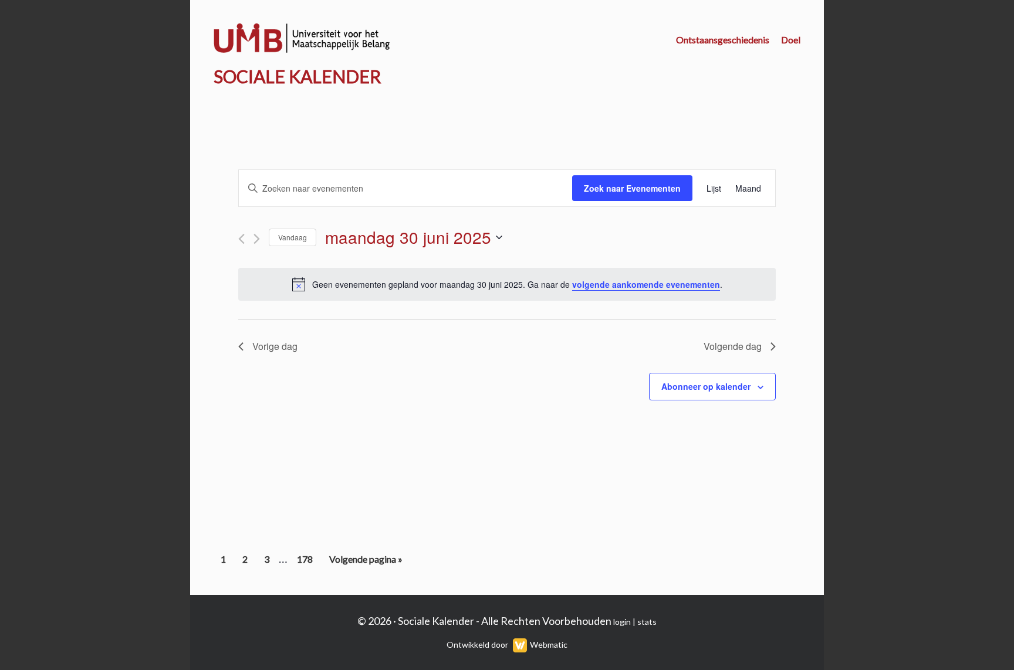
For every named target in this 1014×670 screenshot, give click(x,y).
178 (306, 562)
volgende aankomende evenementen (646, 284)
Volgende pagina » (366, 562)
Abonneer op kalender (706, 386)
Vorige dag (275, 346)
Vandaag (292, 237)
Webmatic (548, 644)
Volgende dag (733, 346)
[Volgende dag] (257, 238)
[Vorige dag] (241, 238)
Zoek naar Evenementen (632, 188)
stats (647, 622)
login (622, 622)
